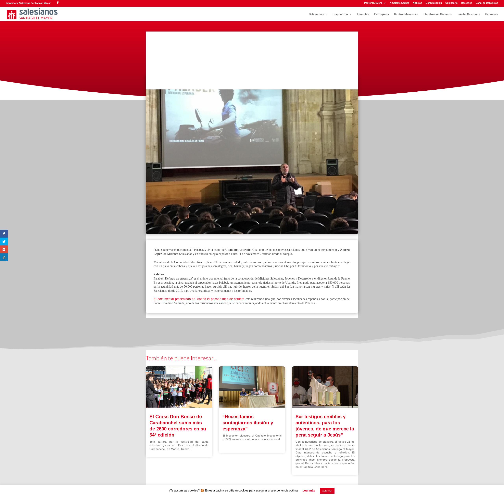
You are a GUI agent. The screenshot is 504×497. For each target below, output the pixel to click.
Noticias (417, 3)
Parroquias (381, 14)
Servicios (491, 14)
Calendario (451, 3)
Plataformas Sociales (437, 14)
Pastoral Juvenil (373, 3)
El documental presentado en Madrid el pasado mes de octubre (199, 299)
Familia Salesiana (468, 14)
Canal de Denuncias (487, 3)
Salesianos (316, 14)
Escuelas (363, 14)
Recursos (466, 3)
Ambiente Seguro (399, 3)
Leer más (308, 490)
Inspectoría (340, 14)
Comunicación (434, 3)
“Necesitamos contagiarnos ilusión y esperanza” (247, 422)
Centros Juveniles (406, 14)
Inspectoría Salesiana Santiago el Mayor (28, 3)
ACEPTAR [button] (327, 491)
